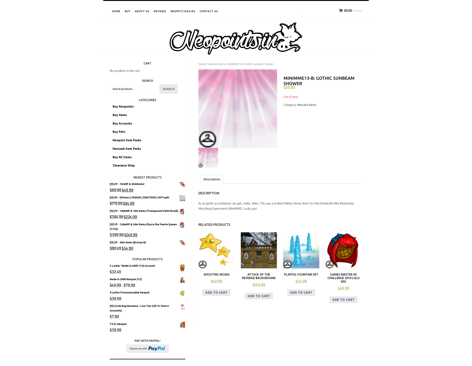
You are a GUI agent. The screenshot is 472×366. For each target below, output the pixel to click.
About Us (142, 11)
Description (212, 179)
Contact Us (209, 11)
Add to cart (216, 292)
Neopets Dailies (183, 11)
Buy (127, 11)
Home (116, 11)
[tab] (211, 179)
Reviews (160, 11)
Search (169, 89)
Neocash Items (216, 64)
